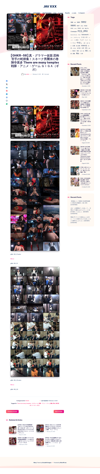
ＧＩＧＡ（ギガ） (35, 405)
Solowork (85, 34)
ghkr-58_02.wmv (15, 380)
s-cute (74, 13)
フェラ (86, 40)
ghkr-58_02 (14, 389)
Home (17, 13)
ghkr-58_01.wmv (15, 254)
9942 (75, 28)
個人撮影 (78, 45)
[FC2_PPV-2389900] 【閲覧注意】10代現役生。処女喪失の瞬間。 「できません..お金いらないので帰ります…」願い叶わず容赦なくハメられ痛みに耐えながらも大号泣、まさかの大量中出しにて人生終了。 (85, 76)
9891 (78, 22)
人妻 (84, 43)
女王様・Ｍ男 (80, 48)
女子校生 (74, 48)
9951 (83, 28)
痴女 (78, 51)
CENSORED (36, 13)
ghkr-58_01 (14, 263)
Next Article (58, 411)
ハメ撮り (76, 40)
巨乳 (86, 48)
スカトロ (84, 37)
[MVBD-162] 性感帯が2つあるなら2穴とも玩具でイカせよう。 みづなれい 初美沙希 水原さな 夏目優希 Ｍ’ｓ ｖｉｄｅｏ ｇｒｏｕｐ (53, 441)
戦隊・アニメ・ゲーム (44, 403)
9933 (72, 28)
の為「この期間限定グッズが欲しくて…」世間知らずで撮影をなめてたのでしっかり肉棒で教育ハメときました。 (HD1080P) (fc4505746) (81, 211)
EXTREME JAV (25, 13)
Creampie (74, 31)
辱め (54, 403)
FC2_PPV (83, 31)
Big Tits (87, 28)
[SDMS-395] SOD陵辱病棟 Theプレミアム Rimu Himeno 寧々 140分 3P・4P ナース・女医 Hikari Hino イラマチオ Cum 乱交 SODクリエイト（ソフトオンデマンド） (26, 428)
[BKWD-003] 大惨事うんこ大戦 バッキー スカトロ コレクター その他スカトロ (85, 92)
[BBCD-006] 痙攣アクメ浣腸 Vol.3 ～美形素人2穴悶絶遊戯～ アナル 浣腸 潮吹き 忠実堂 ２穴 (85, 104)
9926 (85, 25)
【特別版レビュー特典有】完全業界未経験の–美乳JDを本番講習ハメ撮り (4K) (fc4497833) (80, 202)
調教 (51, 403)
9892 (83, 22)
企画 (73, 45)
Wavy (35, 462)
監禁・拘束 (82, 50)
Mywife (67, 13)
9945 (79, 28)
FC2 (55, 13)
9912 (82, 25)
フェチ (82, 40)
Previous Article (12, 411)
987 (75, 22)
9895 (73, 25)
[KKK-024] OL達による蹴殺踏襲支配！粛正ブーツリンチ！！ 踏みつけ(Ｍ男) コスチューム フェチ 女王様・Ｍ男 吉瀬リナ (85, 118)
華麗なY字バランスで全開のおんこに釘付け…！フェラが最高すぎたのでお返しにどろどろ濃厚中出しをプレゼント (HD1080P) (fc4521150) (81, 219)
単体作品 (84, 45)
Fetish (27, 400)
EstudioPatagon (46, 462)
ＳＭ (81, 53)
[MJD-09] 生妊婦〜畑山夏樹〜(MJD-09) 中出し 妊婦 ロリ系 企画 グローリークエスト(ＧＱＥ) (85, 181)
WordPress (63, 462)
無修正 (74, 51)
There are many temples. (24, 403)
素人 (87, 51)
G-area (60, 13)
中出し (79, 43)
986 (72, 22)
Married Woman (74, 34)
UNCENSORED (46, 13)
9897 (78, 25)
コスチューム (35, 403)
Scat (79, 34)
